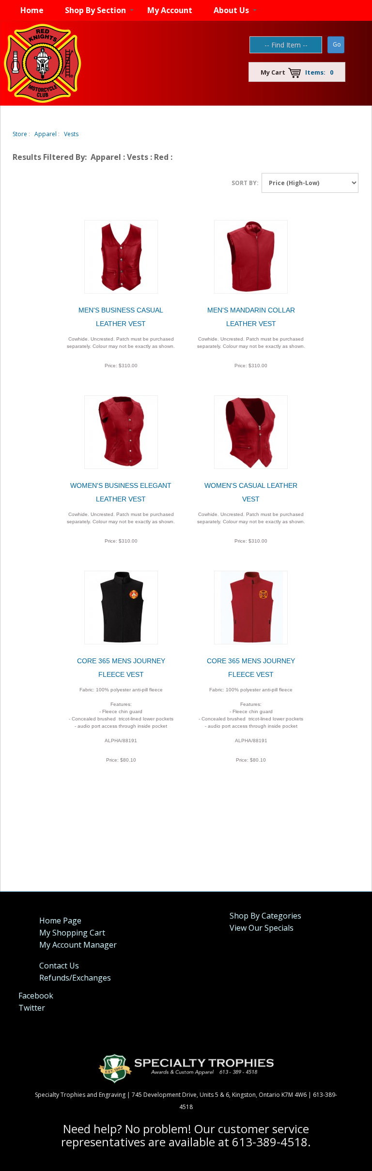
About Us (231, 10)
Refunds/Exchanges (75, 977)
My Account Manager (78, 944)
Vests (71, 134)
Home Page (60, 920)
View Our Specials (262, 927)
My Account (169, 10)
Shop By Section (95, 10)
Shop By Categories (265, 915)
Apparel (45, 134)
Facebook (35, 995)
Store (20, 134)
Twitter (31, 1007)
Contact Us (59, 965)
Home (32, 10)
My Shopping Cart (72, 932)
